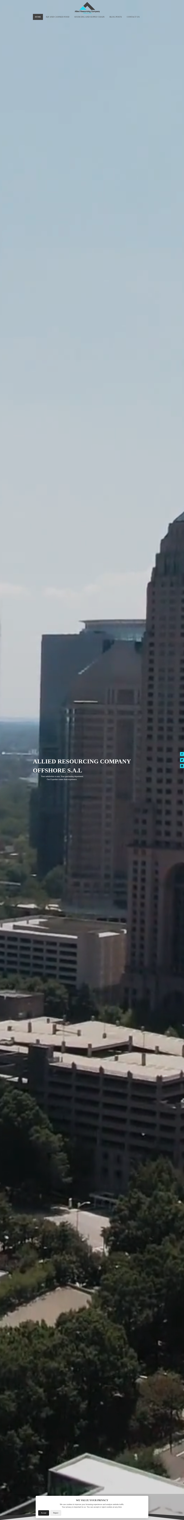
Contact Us (133, 17)
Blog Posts (116, 17)
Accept (43, 1513)
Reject (55, 1513)
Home (38, 17)
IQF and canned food (57, 17)
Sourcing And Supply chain (89, 17)
